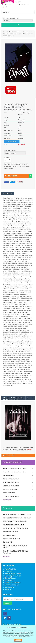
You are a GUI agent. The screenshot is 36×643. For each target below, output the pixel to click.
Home (4, 32)
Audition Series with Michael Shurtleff (15, 528)
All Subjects (7, 499)
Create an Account (19, 4)
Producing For (13, 576)
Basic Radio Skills (9, 535)
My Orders (26, 4)
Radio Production (9, 493)
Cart (3, 4)
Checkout (7, 4)
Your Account (9, 587)
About (10, 569)
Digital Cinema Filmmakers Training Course (15, 546)
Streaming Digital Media (13, 573)
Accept (18, 640)
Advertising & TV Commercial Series (15, 521)
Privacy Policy (9, 580)
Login (12, 4)
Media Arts (11, 32)
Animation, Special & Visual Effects (14, 468)
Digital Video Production (11, 479)
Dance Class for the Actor (11, 538)
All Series (6, 556)
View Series (12, 141)
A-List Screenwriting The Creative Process (17, 514)
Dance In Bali (7, 542)
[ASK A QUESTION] (30, 176)
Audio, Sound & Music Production (14, 472)
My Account (4, 6)
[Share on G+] (17, 181)
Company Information (12, 585)
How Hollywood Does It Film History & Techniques (15, 552)
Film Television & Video (11, 482)
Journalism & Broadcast (11, 486)
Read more (9, 636)
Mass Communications (10, 489)
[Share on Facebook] (6, 181)
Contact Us (8, 571)
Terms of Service (10, 578)
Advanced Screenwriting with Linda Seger (17, 518)
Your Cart (8, 589)
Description (7, 193)
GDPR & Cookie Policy (12, 582)
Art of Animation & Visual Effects (13, 525)
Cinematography (8, 475)
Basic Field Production (10, 532)
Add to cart (12, 176)
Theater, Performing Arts (23, 32)
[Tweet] (12, 181)
